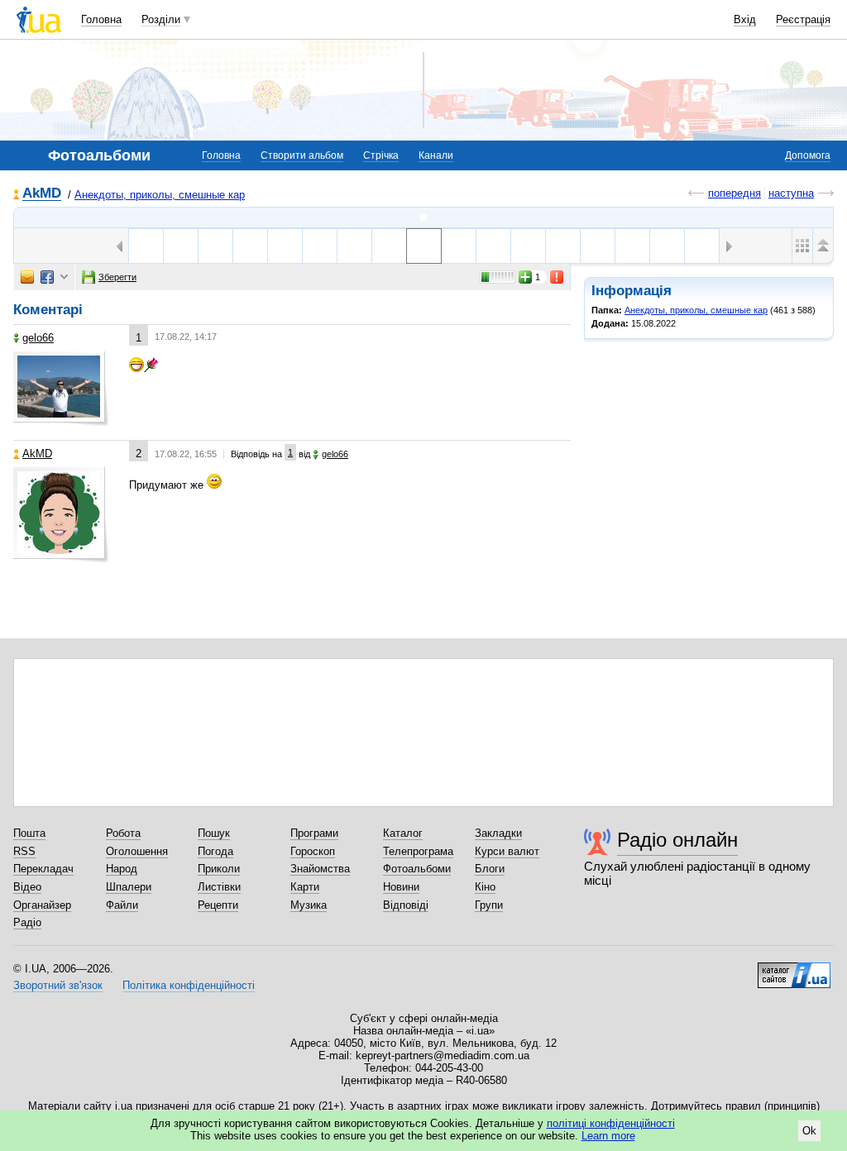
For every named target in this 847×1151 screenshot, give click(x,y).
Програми (314, 833)
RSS (24, 851)
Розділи (160, 19)
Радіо (27, 922)
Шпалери (128, 887)
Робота (123, 833)
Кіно (485, 887)
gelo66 (38, 338)
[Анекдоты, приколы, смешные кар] (423, 217)
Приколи (219, 868)
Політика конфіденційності (188, 985)
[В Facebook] (47, 277)
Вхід (745, 19)
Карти (304, 887)
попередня (734, 193)
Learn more (608, 1136)
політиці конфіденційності (611, 1123)
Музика (308, 905)
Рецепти (218, 905)
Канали (436, 155)
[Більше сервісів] (64, 277)
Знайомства (320, 868)
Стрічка (381, 155)
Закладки (498, 833)
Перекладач (43, 868)
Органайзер (42, 905)
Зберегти (117, 277)
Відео (27, 887)
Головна (101, 19)
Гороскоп (312, 851)
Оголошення (137, 851)
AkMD (41, 194)
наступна (791, 193)
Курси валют (507, 851)
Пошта (29, 833)
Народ (121, 868)
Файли (122, 905)
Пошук (214, 833)
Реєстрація (803, 19)
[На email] (27, 277)
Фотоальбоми (417, 868)
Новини (401, 887)
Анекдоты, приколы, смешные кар (159, 195)
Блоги (490, 868)
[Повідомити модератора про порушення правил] (557, 277)
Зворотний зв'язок (58, 985)
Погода (215, 851)
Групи (489, 905)
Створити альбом (302, 155)
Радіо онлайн (677, 840)
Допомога (807, 155)
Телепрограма (418, 851)
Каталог (403, 833)
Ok (809, 1131)
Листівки (219, 887)
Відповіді (405, 905)
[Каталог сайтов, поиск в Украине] (794, 969)
